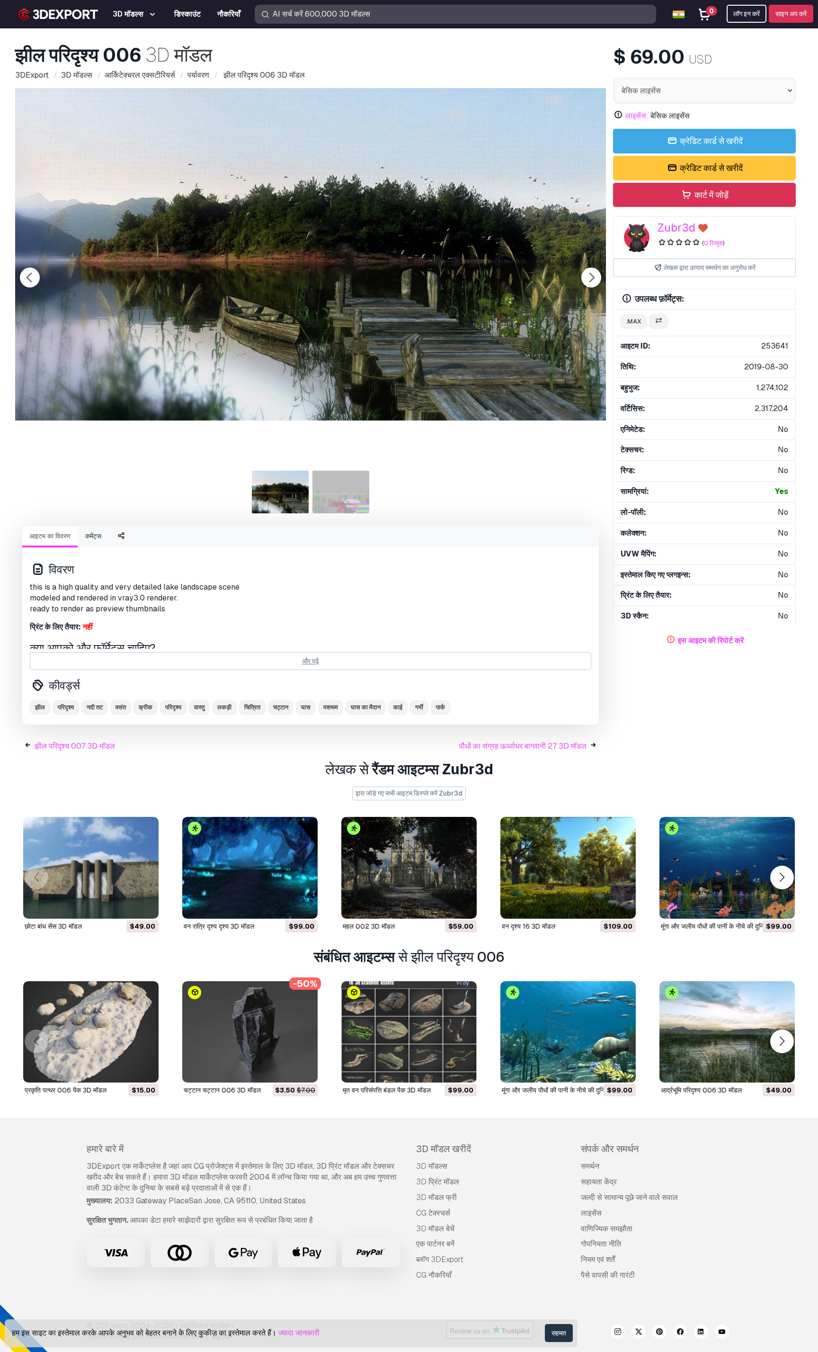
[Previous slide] (30, 277)
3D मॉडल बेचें (435, 1229)
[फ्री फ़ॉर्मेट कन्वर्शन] (658, 322)
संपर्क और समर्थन (610, 1149)
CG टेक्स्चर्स (433, 1213)
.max (633, 321)
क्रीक (145, 707)
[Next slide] (591, 277)
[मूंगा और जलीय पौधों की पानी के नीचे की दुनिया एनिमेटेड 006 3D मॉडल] (568, 1032)
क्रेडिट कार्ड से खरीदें (710, 140)
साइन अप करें (791, 13)
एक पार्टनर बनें (435, 1244)
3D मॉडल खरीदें (443, 1149)
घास (306, 707)
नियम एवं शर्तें (598, 1259)
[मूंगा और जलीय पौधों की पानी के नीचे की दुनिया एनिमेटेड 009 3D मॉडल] (727, 868)
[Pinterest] (659, 1333)
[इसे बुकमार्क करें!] (144, 905)
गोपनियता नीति (601, 1244)
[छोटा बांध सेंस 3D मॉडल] (91, 868)
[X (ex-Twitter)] (638, 1333)
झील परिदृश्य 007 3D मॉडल (75, 746)
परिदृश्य (66, 707)
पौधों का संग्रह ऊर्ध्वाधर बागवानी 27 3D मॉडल (523, 746)
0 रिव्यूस (713, 243)
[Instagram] (617, 1333)
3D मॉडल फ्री (436, 1197)
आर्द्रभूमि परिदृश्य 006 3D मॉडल (701, 1090)
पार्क (440, 707)
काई (397, 707)
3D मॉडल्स (431, 1166)
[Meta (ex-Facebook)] (680, 1333)
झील (40, 707)
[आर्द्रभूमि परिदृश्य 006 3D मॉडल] (727, 1032)
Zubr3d (676, 227)
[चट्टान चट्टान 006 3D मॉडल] (250, 1032)
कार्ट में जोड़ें (711, 194)
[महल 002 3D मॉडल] (409, 868)
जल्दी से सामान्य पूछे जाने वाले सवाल (629, 1197)
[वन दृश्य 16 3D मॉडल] (568, 868)
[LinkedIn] (701, 1333)
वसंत (121, 707)
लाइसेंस (591, 1213)
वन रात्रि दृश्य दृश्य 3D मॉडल (219, 926)
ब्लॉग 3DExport (439, 1259)
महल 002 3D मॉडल (369, 926)
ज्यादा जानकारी (299, 1333)
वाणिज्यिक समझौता (606, 1229)
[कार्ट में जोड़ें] (125, 905)
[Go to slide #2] (340, 492)
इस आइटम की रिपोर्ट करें (711, 640)
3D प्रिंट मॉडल (437, 1182)
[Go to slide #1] (280, 492)
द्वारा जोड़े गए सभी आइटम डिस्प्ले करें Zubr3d (409, 793)
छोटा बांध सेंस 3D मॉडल (53, 926)
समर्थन (590, 1166)
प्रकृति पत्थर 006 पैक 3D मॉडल (66, 1090)
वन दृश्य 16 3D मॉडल (528, 926)
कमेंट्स (93, 536)
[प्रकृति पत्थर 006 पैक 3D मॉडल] (91, 1032)
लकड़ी (224, 707)
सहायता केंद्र (599, 1182)
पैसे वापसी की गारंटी (608, 1275)
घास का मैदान (366, 707)
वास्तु (199, 707)
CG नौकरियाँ (434, 1275)
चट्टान (280, 707)
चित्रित (252, 707)
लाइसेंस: (637, 116)
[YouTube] (721, 1333)
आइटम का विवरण (50, 536)
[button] (782, 877)
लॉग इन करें (746, 13)
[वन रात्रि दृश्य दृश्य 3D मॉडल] (250, 868)
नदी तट (95, 707)
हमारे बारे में (105, 1149)
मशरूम (330, 707)
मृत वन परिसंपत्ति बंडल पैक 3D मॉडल (387, 1090)
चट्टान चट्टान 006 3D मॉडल (222, 1090)
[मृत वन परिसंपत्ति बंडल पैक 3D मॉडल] (409, 1032)
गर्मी (419, 707)
